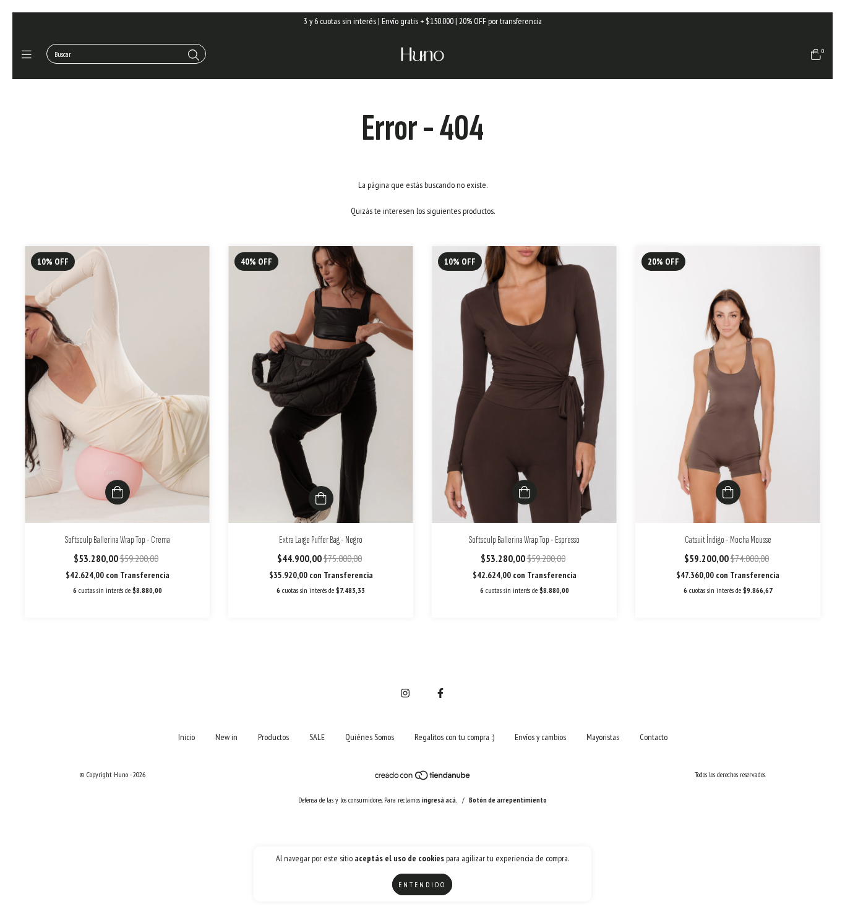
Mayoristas (602, 737)
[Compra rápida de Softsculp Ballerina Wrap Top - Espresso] (524, 492)
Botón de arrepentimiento (508, 799)
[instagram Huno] (405, 693)
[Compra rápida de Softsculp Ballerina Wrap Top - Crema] (117, 492)
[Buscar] (193, 55)
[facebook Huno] (440, 693)
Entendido (422, 884)
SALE (317, 737)
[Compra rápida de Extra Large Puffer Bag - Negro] (321, 498)
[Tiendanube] (423, 778)
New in (226, 737)
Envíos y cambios (540, 737)
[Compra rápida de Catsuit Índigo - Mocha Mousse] (728, 492)
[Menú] (29, 54)
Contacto (653, 737)
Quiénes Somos (369, 737)
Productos (273, 737)
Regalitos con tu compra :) (454, 737)
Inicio (186, 737)
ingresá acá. (440, 799)
